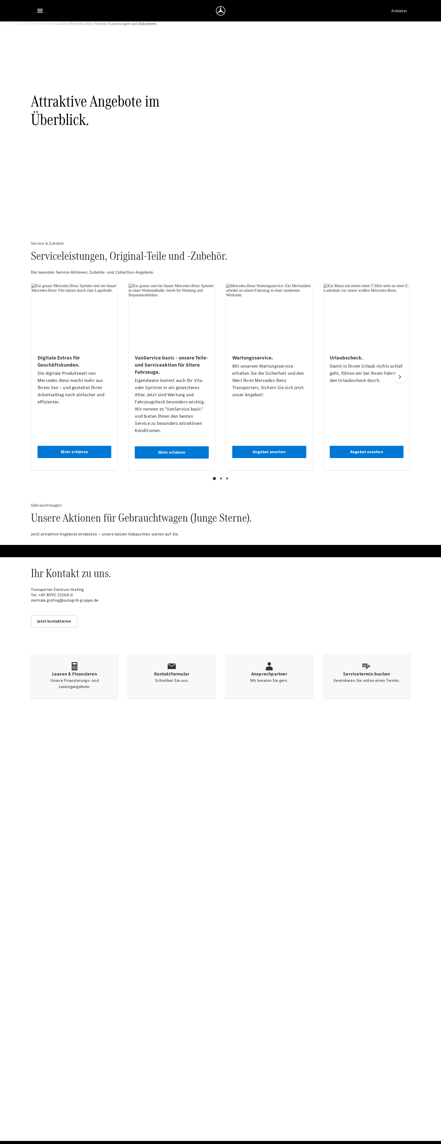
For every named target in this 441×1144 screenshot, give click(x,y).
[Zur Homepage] (221, 11)
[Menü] (40, 10)
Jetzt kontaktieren (54, 621)
